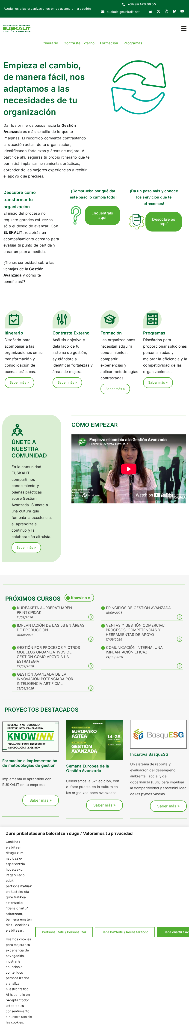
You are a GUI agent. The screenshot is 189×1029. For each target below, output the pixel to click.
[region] (94, 928)
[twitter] (158, 11)
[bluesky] (174, 11)
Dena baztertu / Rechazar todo (124, 932)
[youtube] (182, 11)
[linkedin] (150, 11)
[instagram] (166, 11)
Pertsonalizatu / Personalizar (64, 932)
